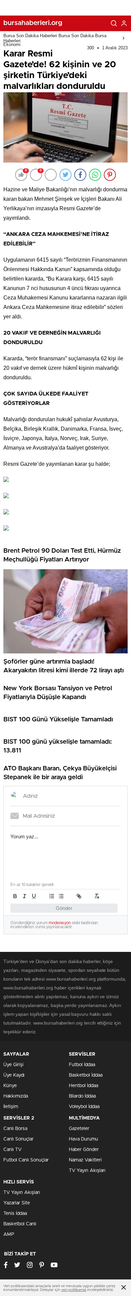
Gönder (64, 908)
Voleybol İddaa (84, 1106)
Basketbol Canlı (19, 1224)
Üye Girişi (13, 1064)
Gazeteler (79, 1128)
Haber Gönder (84, 1149)
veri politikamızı (73, 1290)
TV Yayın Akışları (87, 1170)
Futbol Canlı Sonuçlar (26, 1160)
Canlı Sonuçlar (18, 1139)
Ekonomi (11, 44)
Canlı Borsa (15, 1128)
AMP (8, 1234)
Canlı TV (12, 1149)
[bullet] (61, 896)
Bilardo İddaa (82, 1096)
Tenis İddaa (15, 1213)
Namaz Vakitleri (85, 1160)
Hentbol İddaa (83, 1085)
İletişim (10, 1106)
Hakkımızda (15, 1096)
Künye (10, 1085)
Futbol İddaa (82, 1064)
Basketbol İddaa (85, 1075)
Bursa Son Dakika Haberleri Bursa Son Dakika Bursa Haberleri (54, 38)
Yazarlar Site (16, 1203)
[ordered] (51, 896)
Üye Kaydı (14, 1075)
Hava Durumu (83, 1139)
